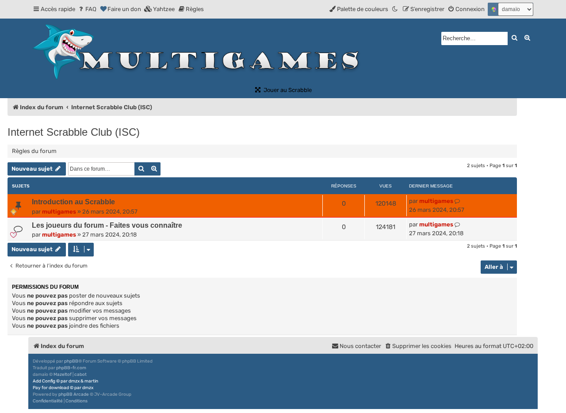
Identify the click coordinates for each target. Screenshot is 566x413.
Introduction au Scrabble (73, 202)
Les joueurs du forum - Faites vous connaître (107, 225)
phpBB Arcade (73, 394)
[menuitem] (86, 9)
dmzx (74, 381)
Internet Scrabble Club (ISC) (74, 132)
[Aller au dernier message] (457, 201)
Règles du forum (34, 151)
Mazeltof (63, 374)
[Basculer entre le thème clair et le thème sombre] (395, 9)
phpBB (71, 361)
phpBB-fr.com (71, 368)
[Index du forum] (199, 52)
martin (91, 381)
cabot (80, 374)
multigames (59, 211)
